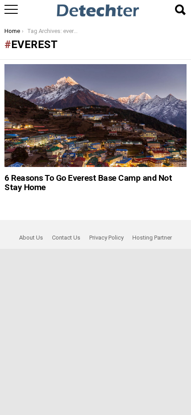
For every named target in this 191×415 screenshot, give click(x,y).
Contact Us (66, 237)
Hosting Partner (152, 237)
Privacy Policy (106, 237)
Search (180, 9)
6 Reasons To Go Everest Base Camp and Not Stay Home (88, 182)
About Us (31, 237)
